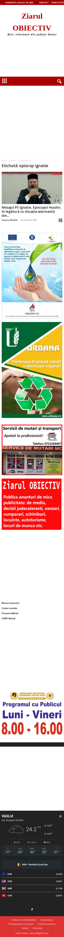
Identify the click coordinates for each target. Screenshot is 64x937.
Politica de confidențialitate (23, 920)
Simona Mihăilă (10, 220)
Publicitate (57, 2)
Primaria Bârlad (10, 613)
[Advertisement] (32, 57)
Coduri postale (9, 608)
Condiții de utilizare (47, 924)
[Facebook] (32, 909)
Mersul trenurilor (10, 603)
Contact (44, 2)
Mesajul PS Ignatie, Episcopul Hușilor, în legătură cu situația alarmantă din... (31, 211)
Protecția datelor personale (21, 924)
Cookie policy (46, 920)
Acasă (4, 160)
